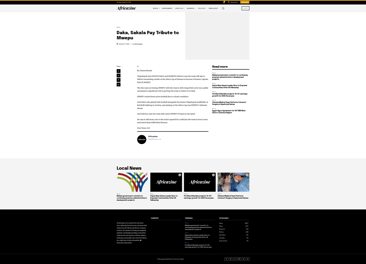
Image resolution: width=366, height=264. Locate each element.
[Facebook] (118, 71)
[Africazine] (141, 139)
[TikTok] (234, 259)
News (118, 27)
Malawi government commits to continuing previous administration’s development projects (230, 77)
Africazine (138, 44)
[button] (223, 8)
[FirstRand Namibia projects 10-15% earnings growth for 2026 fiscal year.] (200, 182)
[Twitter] (118, 75)
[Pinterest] (118, 80)
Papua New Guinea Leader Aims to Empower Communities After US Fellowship (164, 198)
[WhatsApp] (118, 84)
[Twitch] (239, 259)
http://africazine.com (154, 139)
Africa (214, 73)
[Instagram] (230, 259)
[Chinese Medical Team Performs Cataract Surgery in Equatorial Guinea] (233, 182)
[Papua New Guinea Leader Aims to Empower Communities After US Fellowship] (166, 182)
